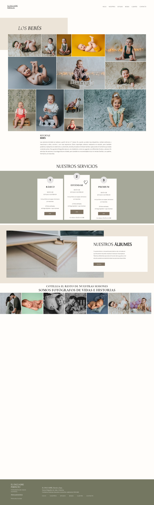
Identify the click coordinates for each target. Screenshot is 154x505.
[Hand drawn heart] (85, 182)
